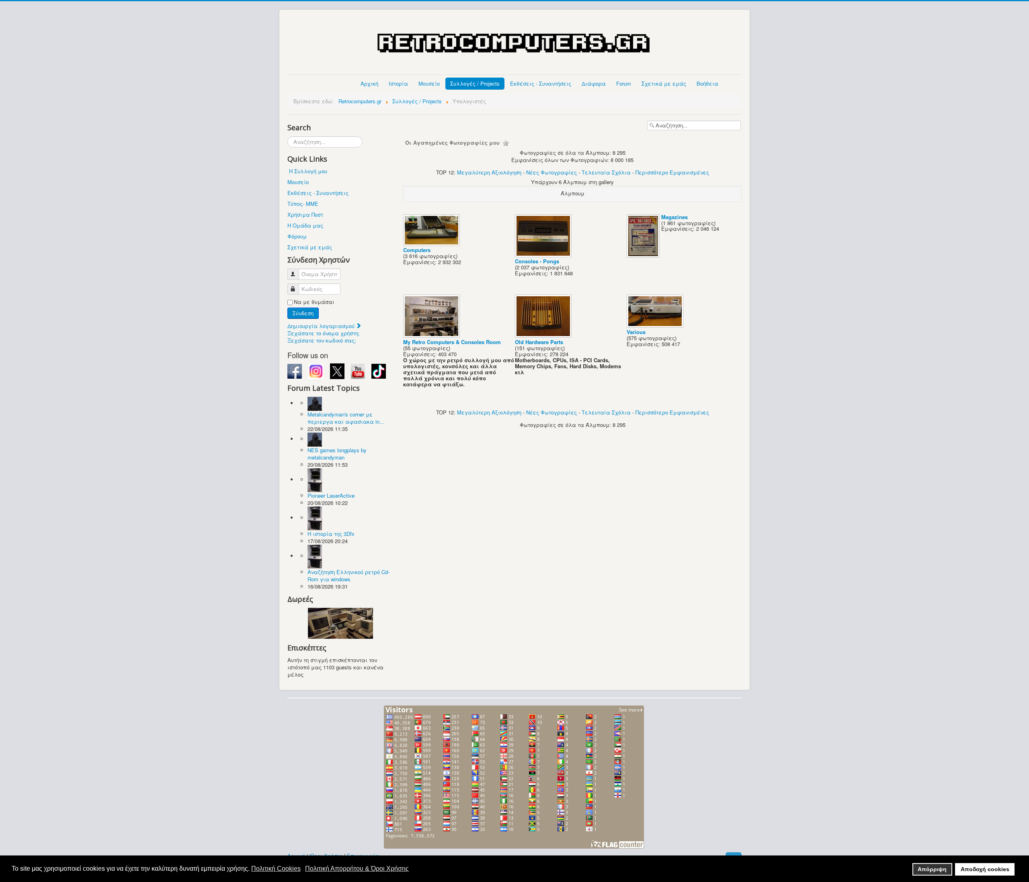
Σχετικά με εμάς (664, 83)
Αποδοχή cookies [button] (985, 869)
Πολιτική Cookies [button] (276, 868)
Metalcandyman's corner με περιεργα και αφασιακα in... (345, 417)
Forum (623, 83)
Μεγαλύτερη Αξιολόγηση (489, 172)
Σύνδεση (303, 313)
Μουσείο (429, 83)
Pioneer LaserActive (331, 495)
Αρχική (369, 83)
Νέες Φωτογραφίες (551, 172)
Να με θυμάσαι (314, 302)
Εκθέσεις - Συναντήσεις (540, 83)
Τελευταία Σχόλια (606, 172)
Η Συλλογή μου (308, 171)
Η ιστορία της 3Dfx (331, 533)
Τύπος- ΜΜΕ (302, 203)
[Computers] (432, 243)
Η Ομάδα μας (305, 225)
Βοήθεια (707, 83)
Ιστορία (398, 83)
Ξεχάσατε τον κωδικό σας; (321, 340)
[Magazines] (644, 255)
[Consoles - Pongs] (544, 254)
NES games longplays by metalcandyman (337, 453)
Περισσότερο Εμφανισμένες (672, 172)
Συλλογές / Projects (475, 83)
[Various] (656, 325)
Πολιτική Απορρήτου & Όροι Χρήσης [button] (357, 868)
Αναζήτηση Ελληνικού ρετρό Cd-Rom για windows (348, 575)
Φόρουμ (297, 236)
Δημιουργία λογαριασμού (321, 326)
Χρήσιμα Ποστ (305, 214)
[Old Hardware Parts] (544, 335)
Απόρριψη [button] (932, 869)
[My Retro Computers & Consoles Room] (432, 335)
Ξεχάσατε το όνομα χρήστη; (323, 333)
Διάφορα (594, 83)
